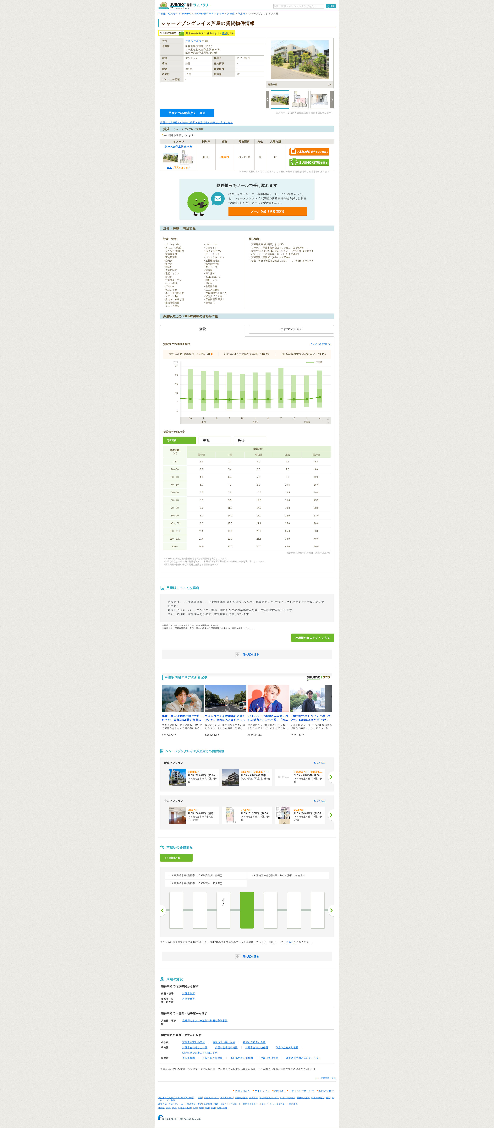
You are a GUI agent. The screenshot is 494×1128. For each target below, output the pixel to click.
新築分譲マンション (269, 1098)
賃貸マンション (211, 1098)
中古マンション (287, 1098)
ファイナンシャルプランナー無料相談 (280, 1104)
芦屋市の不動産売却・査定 (187, 113)
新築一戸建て (303, 1098)
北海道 (161, 1108)
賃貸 (224, 33)
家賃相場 (253, 1098)
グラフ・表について (320, 344)
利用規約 (279, 1090)
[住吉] (317, 910)
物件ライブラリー (251, 1104)
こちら (290, 942)
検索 (332, 6)
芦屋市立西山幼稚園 (256, 1047)
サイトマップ (262, 1090)
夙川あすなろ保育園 (241, 1058)
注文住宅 (162, 1104)
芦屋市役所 (188, 993)
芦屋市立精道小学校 (254, 1042)
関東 (174, 1108)
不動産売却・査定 (193, 1104)
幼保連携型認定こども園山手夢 (199, 1052)
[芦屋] (247, 910)
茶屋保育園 (188, 1058)
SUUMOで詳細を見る (309, 162)
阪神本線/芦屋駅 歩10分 (178, 146)
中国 (213, 1108)
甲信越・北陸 (184, 1108)
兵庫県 (231, 13)
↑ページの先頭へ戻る (326, 1078)
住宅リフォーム (175, 1104)
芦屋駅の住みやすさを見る (312, 637)
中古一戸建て (317, 1098)
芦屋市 (241, 13)
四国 (207, 1108)
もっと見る (319, 762)
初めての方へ (242, 1090)
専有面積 (171, 440)
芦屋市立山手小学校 (224, 1042)
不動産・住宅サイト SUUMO (174, 13)
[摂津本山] (294, 910)
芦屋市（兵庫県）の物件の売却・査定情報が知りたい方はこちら (196, 122)
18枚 (169, 167)
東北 (168, 1108)
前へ (163, 910)
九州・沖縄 (222, 1108)
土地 (328, 1098)
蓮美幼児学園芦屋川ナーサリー (303, 1058)
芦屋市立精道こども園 (194, 1047)
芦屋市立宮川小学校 (193, 1042)
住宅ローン (236, 1104)
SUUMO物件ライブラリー (209, 13)
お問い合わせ (326, 1090)
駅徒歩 (241, 440)
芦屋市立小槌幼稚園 (226, 1047)
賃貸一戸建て (241, 1098)
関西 (201, 1108)
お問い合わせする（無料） (309, 152)
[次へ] (331, 777)
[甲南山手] (270, 910)
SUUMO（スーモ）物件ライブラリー (184, 5)
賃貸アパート (226, 1098)
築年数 (206, 440)
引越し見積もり (221, 1104)
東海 (195, 1108)
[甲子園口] (176, 910)
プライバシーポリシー (301, 1090)
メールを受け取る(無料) (267, 211)
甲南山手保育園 (269, 1058)
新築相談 (208, 1104)
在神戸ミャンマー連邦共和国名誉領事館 (205, 1020)
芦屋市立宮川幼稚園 (287, 1047)
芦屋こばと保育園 (213, 1058)
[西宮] (200, 910)
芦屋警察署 (188, 998)
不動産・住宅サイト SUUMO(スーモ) (176, 1098)
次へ (331, 910)
